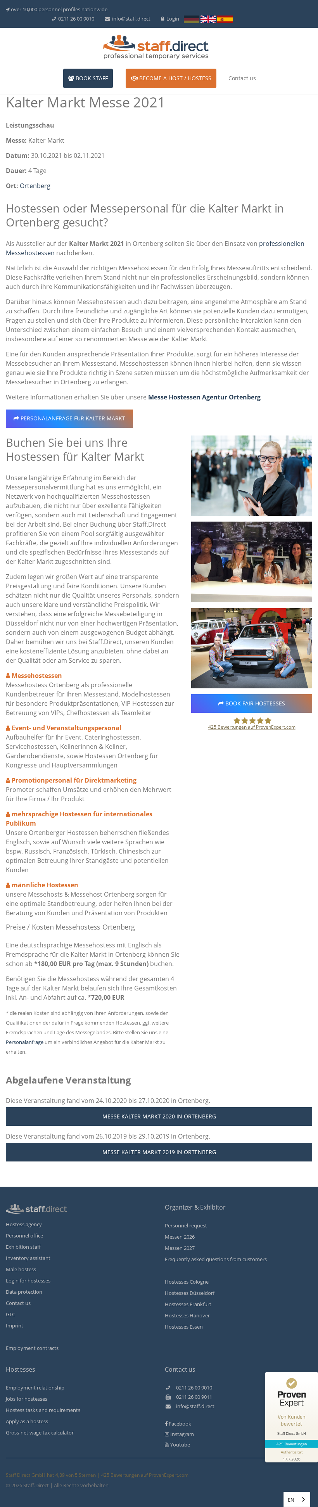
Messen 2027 (180, 1247)
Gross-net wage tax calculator (40, 1432)
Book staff (91, 78)
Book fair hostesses (254, 703)
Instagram (181, 1434)
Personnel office (24, 1235)
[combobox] (296, 1499)
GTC (10, 1314)
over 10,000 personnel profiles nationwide (58, 9)
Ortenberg (35, 185)
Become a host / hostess (174, 78)
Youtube (179, 1444)
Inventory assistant (28, 1258)
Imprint (14, 1325)
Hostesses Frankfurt (188, 1304)
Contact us (242, 78)
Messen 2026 (180, 1236)
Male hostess (21, 1269)
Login (171, 18)
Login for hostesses (28, 1280)
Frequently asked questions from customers (216, 1259)
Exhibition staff (23, 1246)
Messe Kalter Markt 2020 (159, 1116)
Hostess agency (24, 1224)
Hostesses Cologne (187, 1281)
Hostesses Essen (184, 1326)
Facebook (179, 1423)
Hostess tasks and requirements (43, 1410)
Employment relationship (35, 1387)
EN (291, 1499)
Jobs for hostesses (26, 1398)
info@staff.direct (130, 18)
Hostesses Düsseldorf (189, 1292)
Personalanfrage (72, 418)
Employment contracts (32, 1348)
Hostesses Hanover (187, 1315)
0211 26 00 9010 (75, 18)
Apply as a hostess (27, 1421)
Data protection (24, 1291)
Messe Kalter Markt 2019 (159, 1152)
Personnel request (186, 1225)
